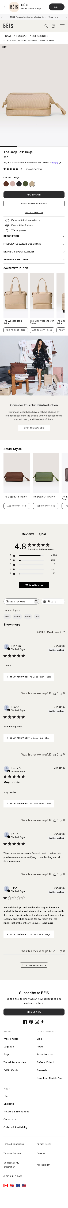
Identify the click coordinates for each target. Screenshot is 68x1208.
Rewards (42, 1070)
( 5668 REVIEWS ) (34, 169)
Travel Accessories (14, 1062)
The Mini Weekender (42, 322)
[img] (4, 169)
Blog (39, 1038)
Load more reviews (34, 965)
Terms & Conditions (13, 1144)
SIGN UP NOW (34, 1012)
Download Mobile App (49, 1078)
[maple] (6, 183)
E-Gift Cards (10, 1070)
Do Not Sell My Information (11, 1165)
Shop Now (53, 17)
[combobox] (51, 632)
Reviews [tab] (28, 534)
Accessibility (43, 1165)
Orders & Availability (15, 1127)
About (40, 1046)
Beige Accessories (27, 40)
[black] (19, 183)
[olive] (25, 183)
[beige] (32, 183)
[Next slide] (66, 17)
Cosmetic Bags (46, 40)
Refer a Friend (45, 1062)
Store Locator (45, 1054)
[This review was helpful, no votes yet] (55, 693)
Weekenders (10, 1038)
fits (37, 616)
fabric (17, 616)
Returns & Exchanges (16, 1111)
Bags (6, 1054)
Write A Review (34, 585)
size (7, 616)
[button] (46, 26)
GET (56, 7)
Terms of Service (12, 1153)
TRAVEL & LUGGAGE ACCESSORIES (25, 36)
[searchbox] (18, 601)
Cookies (41, 1153)
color (28, 616)
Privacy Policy (44, 1144)
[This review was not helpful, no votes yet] (61, 693)
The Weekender (13, 322)
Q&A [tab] (42, 534)
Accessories (9, 40)
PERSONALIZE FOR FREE (34, 203)
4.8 (21, 169)
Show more (11, 624)
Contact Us (10, 1119)
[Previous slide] (2, 17)
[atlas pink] (12, 183)
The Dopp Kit (15, 497)
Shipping (8, 1103)
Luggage (8, 1046)
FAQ (6, 1096)
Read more (47, 922)
